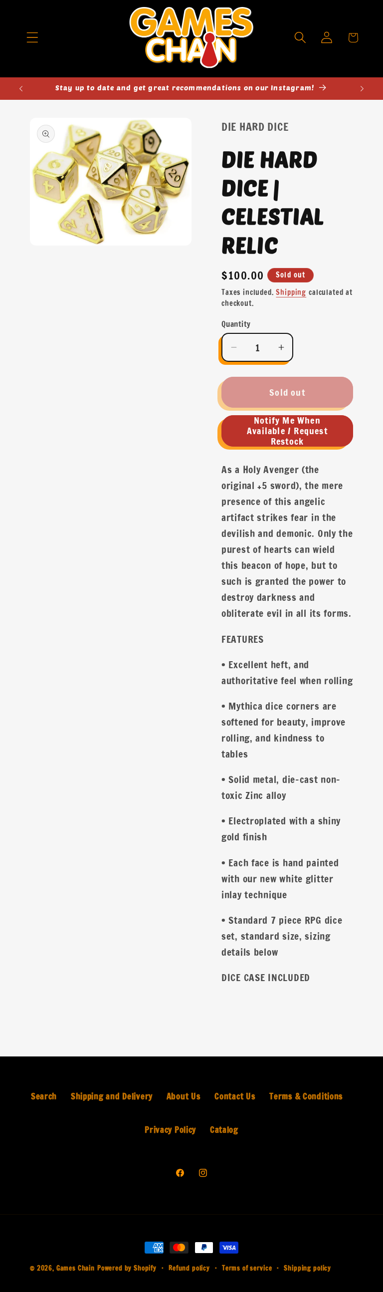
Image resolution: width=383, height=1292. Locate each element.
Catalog (224, 1130)
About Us (184, 1096)
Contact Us (234, 1096)
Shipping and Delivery (112, 1096)
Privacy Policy (170, 1130)
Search (44, 1096)
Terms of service (247, 1268)
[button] (32, 37)
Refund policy (189, 1268)
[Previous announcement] (21, 88)
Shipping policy (307, 1268)
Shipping (291, 292)
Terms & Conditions (306, 1096)
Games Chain (75, 1268)
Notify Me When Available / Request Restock (287, 431)
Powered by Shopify (127, 1268)
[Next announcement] (362, 88)
